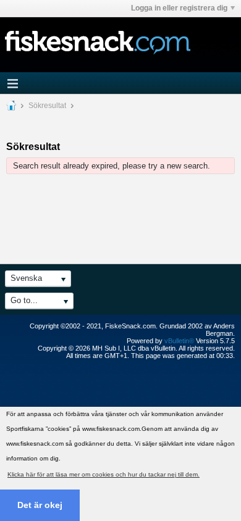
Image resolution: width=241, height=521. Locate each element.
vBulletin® (179, 340)
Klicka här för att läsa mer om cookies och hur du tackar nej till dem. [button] (103, 474)
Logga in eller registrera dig (179, 8)
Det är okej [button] (39, 505)
